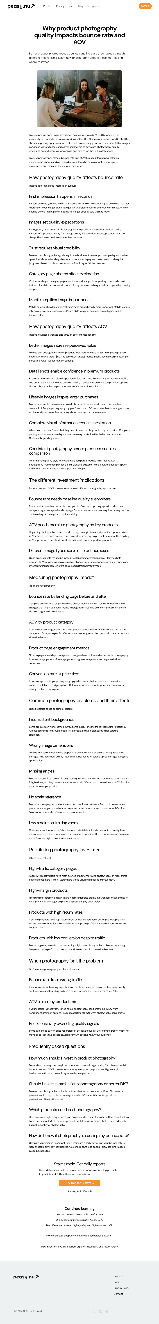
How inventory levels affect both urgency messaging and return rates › (79, 1246)
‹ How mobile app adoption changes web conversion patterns (78, 1235)
